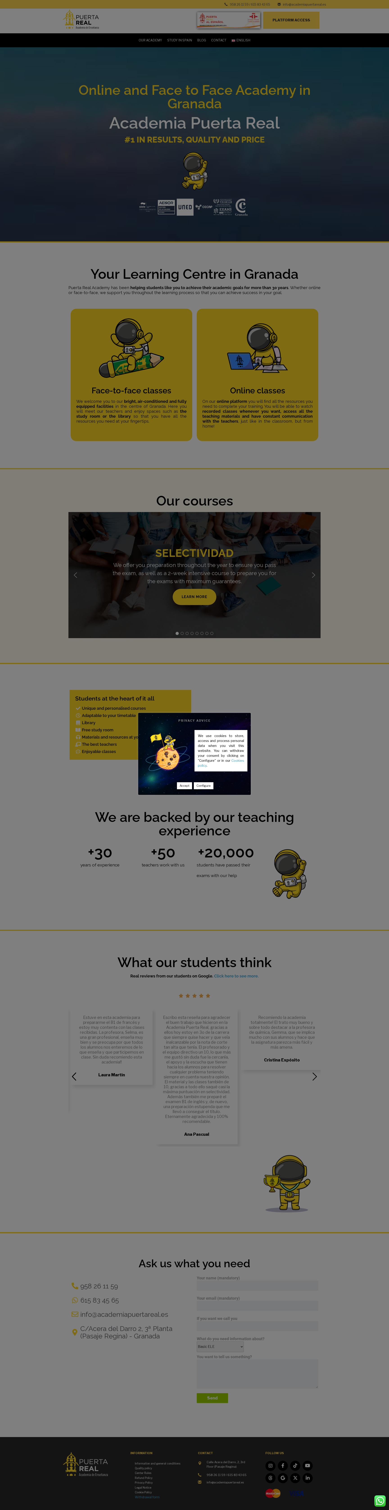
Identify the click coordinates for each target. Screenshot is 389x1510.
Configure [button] (204, 785)
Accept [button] (184, 785)
